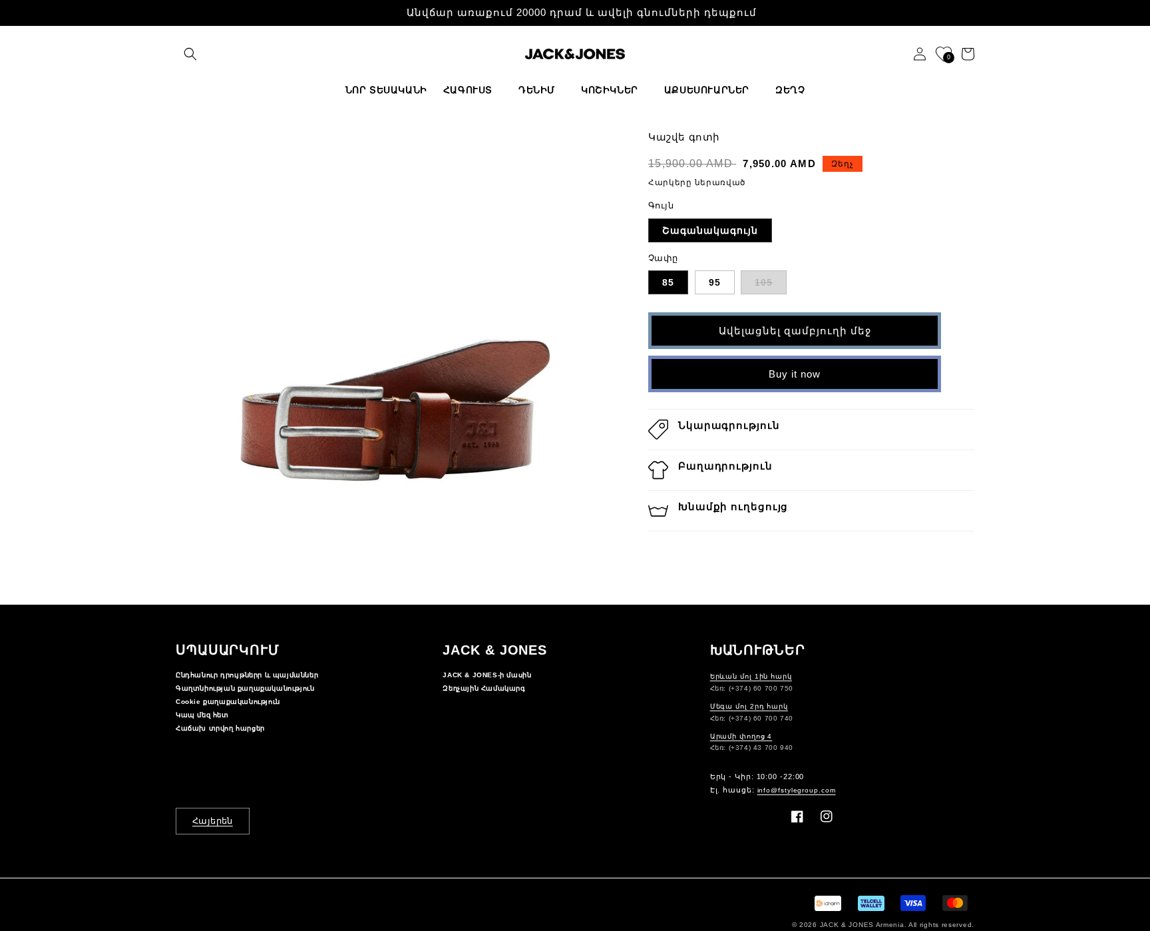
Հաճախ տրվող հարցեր (220, 728)
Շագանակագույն (710, 230)
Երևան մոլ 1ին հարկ (751, 676)
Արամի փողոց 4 (741, 736)
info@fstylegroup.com (796, 790)
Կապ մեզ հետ (202, 715)
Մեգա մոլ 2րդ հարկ (749, 706)
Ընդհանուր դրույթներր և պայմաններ (247, 675)
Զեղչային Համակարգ (484, 688)
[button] (190, 54)
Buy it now (795, 374)
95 (715, 282)
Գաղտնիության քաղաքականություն (245, 688)
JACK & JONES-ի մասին (487, 675)
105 (764, 282)
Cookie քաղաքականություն (228, 701)
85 (668, 282)
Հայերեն (212, 821)
